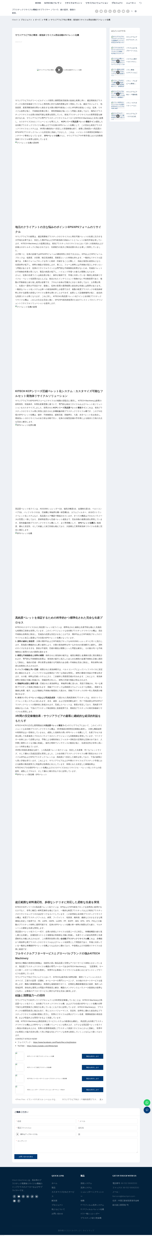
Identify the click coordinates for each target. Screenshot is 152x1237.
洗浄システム (86, 1187)
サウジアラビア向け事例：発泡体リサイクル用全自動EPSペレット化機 (80, 19)
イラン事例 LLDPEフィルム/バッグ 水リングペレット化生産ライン (132, 71)
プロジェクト (26, 19)
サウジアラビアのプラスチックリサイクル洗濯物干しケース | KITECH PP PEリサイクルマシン (131, 38)
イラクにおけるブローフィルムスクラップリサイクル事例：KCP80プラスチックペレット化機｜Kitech (131, 49)
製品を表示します (92, 1056)
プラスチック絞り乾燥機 (91, 1218)
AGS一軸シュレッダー (90, 1213)
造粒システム (86, 1183)
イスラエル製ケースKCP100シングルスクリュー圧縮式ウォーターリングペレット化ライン (132, 60)
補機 (82, 1200)
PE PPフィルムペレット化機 (92, 1209)
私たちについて (58, 1209)
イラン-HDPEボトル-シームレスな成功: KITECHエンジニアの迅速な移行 (132, 104)
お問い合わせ (57, 1213)
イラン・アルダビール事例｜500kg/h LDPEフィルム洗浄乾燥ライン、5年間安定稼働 (132, 82)
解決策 (54, 1200)
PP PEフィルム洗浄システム (92, 1205)
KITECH (18, 627)
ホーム (54, 1183)
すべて (38, 19)
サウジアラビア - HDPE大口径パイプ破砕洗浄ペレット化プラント (131, 115)
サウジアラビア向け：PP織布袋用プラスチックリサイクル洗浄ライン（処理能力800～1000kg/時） (131, 93)
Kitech (15, 19)
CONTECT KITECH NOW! (26, 1039)
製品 (53, 1187)
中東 (46, 19)
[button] (141, 3)
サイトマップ (88, 1230)
